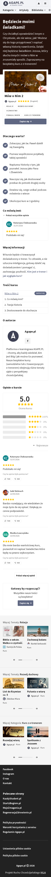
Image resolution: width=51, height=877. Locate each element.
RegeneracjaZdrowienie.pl (17, 812)
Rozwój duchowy (29, 674)
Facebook (8, 769)
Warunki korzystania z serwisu (19, 827)
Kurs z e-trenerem (32, 723)
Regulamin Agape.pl (14, 832)
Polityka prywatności (14, 822)
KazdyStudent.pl (12, 798)
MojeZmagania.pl (12, 807)
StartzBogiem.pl (12, 803)
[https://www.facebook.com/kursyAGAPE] (27, 341)
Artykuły (24, 10)
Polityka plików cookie (15, 855)
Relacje (24, 622)
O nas (6, 778)
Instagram (8, 773)
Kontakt (7, 783)
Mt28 (43, 872)
